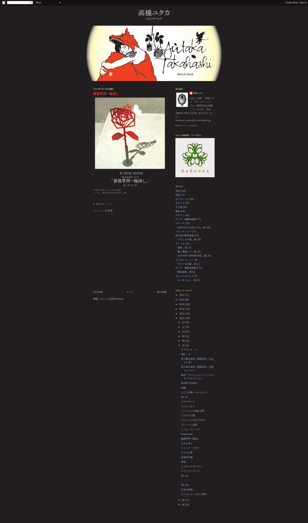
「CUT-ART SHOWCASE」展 (190, 255)
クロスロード (188, 401)
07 (183, 345)
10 (183, 331)
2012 (182, 309)
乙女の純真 (187, 489)
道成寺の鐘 (187, 457)
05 (183, 504)
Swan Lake (186, 434)
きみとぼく (187, 443)
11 (183, 327)
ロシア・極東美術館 (185, 219)
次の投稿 (98, 292)
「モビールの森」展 (185, 264)
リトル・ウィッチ (190, 429)
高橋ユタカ (198, 93)
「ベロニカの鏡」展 (185, 239)
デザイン (180, 215)
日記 (177, 191)
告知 (177, 195)
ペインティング (183, 231)
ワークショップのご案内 (194, 494)
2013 (182, 304)
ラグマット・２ (189, 349)
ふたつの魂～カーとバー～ (195, 392)
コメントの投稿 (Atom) (111, 298)
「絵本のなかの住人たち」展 (113, 193)
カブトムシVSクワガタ (193, 420)
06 (183, 500)
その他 (178, 207)
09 (183, 336)
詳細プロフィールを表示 (186, 125)
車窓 (183, 461)
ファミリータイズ (190, 471)
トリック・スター (190, 448)
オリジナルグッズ (184, 276)
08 (183, 341)
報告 (177, 211)
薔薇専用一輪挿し (106, 93)
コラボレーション (184, 259)
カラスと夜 (187, 452)
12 (183, 322)
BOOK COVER (189, 383)
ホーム (130, 292)
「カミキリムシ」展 (185, 280)
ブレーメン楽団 (189, 424)
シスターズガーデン (191, 466)
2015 (182, 295)
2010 (182, 318)
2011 (182, 313)
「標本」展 (181, 247)
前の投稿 (161, 292)
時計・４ (185, 354)
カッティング (182, 199)
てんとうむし (188, 406)
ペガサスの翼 (188, 415)
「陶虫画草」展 (183, 272)
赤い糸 (184, 475)
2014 (182, 299)
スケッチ (180, 223)
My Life (185, 485)
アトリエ (180, 243)
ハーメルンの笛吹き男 (192, 411)
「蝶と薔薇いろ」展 (185, 251)
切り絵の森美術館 (184, 235)
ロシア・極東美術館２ (187, 267)
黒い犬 (184, 397)
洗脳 (183, 387)
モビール (180, 203)
